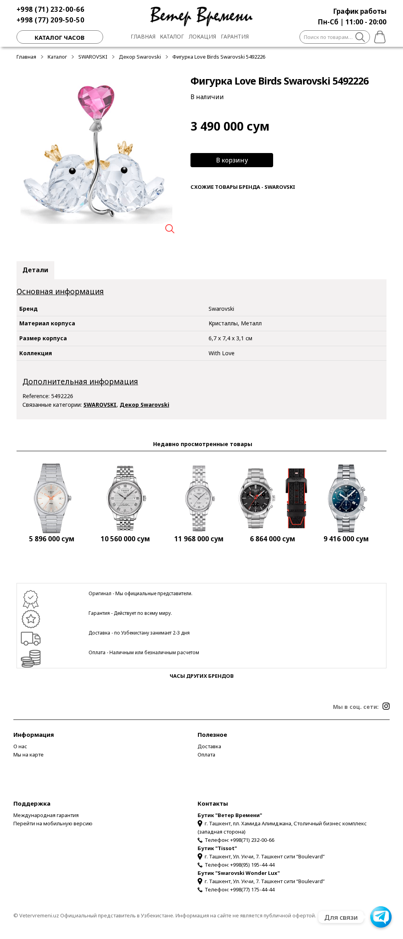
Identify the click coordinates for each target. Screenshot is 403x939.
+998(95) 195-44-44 (252, 864)
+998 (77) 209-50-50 (51, 19)
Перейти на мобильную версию (52, 823)
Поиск (360, 38)
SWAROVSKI (92, 56)
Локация (202, 36)
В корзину (232, 160)
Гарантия (235, 36)
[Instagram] (386, 706)
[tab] (35, 270)
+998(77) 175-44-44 (252, 889)
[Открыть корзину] (378, 35)
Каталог (172, 36)
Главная (143, 36)
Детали (35, 270)
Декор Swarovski (140, 56)
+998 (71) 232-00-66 (51, 9)
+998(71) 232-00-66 (252, 839)
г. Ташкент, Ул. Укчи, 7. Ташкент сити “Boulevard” (265, 856)
